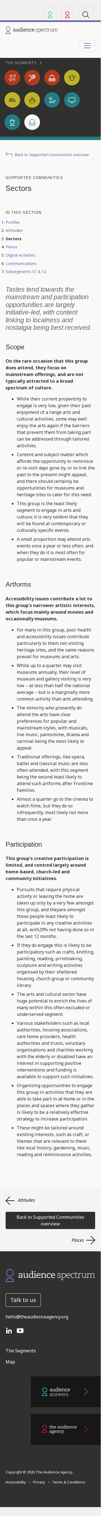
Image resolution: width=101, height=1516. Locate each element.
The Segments (22, 62)
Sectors (14, 238)
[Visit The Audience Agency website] (67, 14)
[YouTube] (22, 1330)
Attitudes (14, 230)
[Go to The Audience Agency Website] (66, 1429)
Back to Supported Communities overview (52, 154)
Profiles (13, 222)
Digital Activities (20, 255)
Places (11, 246)
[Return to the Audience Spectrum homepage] (50, 1275)
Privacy (38, 1482)
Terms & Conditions (67, 1482)
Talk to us (23, 1300)
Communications (21, 263)
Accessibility (16, 1482)
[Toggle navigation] (87, 45)
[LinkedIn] (11, 1330)
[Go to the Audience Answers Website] (66, 1391)
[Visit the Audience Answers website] (50, 14)
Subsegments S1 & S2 (26, 271)
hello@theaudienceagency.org (37, 1317)
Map (10, 1362)
